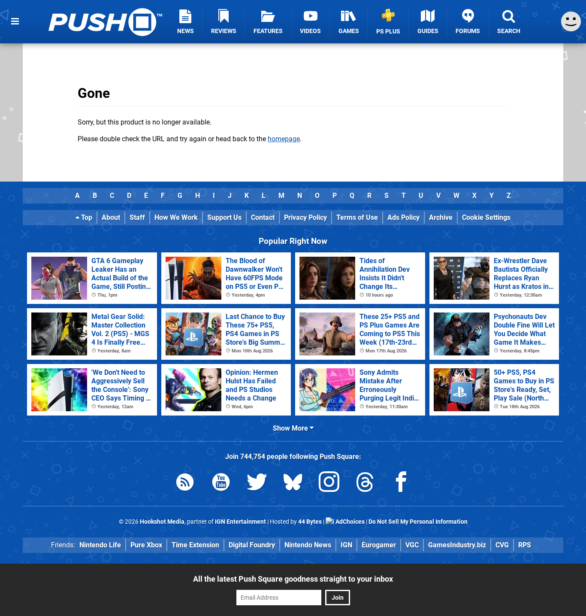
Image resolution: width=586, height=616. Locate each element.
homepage (284, 139)
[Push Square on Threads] (365, 483)
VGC (412, 545)
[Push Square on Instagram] (329, 483)
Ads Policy (403, 217)
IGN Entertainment (240, 521)
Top (85, 217)
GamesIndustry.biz (457, 545)
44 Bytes (310, 521)
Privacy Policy (305, 217)
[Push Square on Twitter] (257, 483)
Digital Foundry (252, 545)
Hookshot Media (162, 521)
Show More (291, 428)
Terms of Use (357, 217)
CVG (502, 545)
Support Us (224, 217)
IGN (346, 545)
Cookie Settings (486, 217)
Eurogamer (379, 545)
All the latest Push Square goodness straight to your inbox (293, 578)
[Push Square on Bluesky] (293, 483)
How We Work (176, 217)
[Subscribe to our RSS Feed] (185, 483)
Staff (137, 217)
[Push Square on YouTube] (221, 483)
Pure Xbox (146, 545)
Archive (441, 217)
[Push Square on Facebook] (401, 483)
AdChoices (349, 521)
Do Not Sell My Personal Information (418, 521)
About (111, 217)
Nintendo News (307, 545)
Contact (263, 217)
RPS (524, 545)
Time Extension (195, 545)
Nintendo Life (100, 545)
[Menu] (15, 21)
